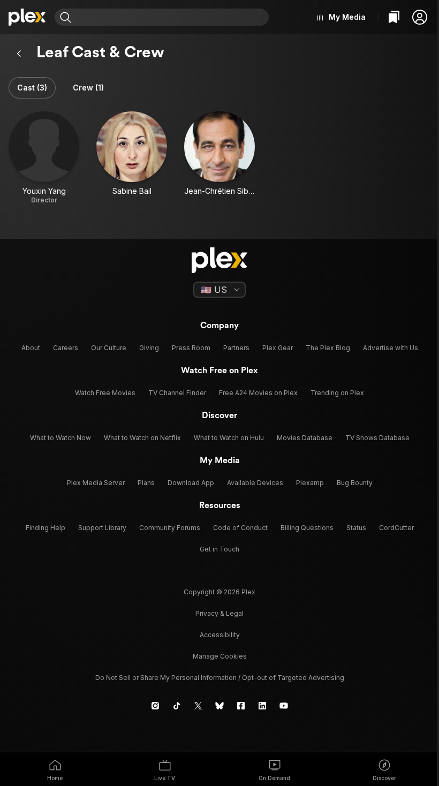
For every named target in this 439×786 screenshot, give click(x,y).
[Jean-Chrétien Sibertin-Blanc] (219, 158)
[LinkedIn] (262, 705)
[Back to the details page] (19, 53)
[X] (198, 705)
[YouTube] (283, 705)
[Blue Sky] (219, 705)
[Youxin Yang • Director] (44, 158)
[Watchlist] (394, 17)
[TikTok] (176, 705)
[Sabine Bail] (131, 158)
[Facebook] (241, 705)
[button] (419, 17)
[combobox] (171, 17)
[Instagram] (155, 705)
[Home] (27, 17)
